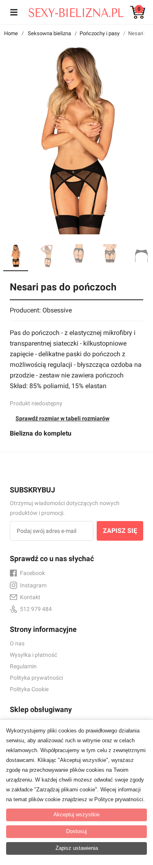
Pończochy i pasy (100, 33)
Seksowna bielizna (49, 33)
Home (11, 33)
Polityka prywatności (36, 677)
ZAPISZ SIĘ (120, 531)
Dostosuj (76, 831)
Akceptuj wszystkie (76, 814)
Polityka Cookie (29, 689)
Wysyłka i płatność (33, 655)
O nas (17, 643)
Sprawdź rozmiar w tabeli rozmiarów (62, 418)
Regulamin (23, 666)
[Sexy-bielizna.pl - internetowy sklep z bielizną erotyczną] (71, 10)
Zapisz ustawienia (76, 848)
